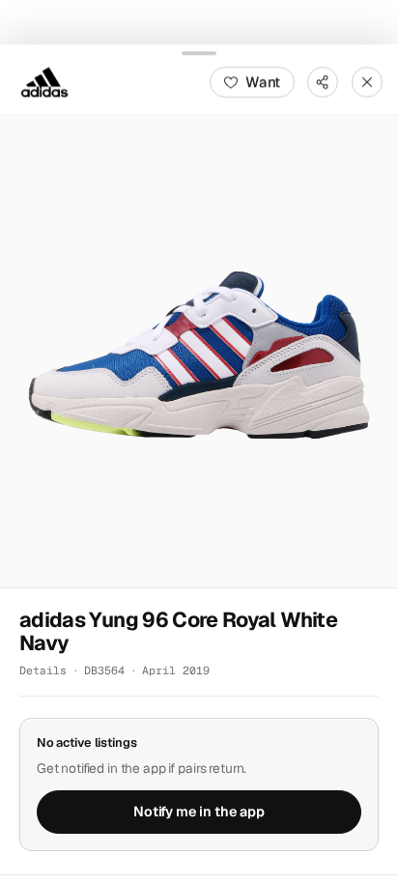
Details (43, 670)
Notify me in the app (199, 811)
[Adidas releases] (44, 81)
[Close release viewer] (367, 81)
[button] (199, 350)
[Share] (322, 81)
